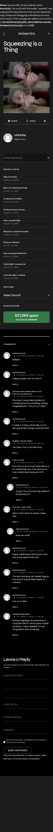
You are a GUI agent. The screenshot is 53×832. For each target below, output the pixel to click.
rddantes (20, 135)
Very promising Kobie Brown (15, 253)
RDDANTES (26, 33)
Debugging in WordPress (28, 15)
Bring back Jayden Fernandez (16, 231)
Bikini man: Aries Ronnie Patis (15, 188)
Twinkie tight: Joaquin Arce (14, 264)
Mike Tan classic (10, 177)
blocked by (26, 317)
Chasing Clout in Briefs (12, 199)
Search (46, 158)
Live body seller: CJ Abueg (14, 275)
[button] (5, 34)
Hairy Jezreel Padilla (11, 220)
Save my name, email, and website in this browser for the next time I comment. (26, 741)
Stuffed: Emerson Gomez (14, 209)
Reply (15, 365)
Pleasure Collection (11, 242)
